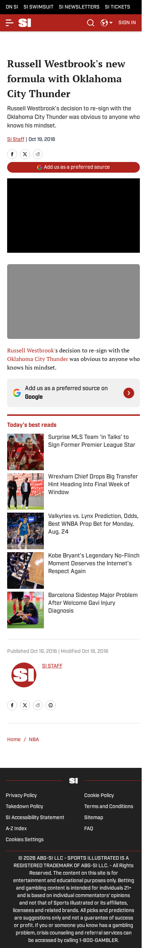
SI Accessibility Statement (35, 818)
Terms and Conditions (108, 807)
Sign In (127, 23)
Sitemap (93, 818)
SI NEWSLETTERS (79, 7)
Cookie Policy (99, 795)
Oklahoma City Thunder (37, 359)
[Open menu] (10, 23)
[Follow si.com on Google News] (128, 393)
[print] (51, 705)
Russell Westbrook (30, 350)
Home (14, 740)
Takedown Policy (24, 807)
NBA (34, 740)
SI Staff (15, 139)
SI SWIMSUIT (39, 7)
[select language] (107, 22)
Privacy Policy (21, 795)
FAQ (88, 829)
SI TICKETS (117, 7)
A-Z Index (16, 829)
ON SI (12, 7)
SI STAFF (52, 666)
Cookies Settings (25, 840)
